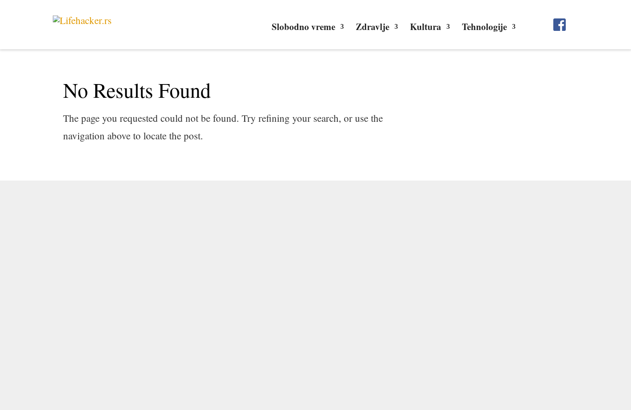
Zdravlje (372, 28)
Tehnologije (484, 28)
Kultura (425, 28)
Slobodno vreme (303, 28)
